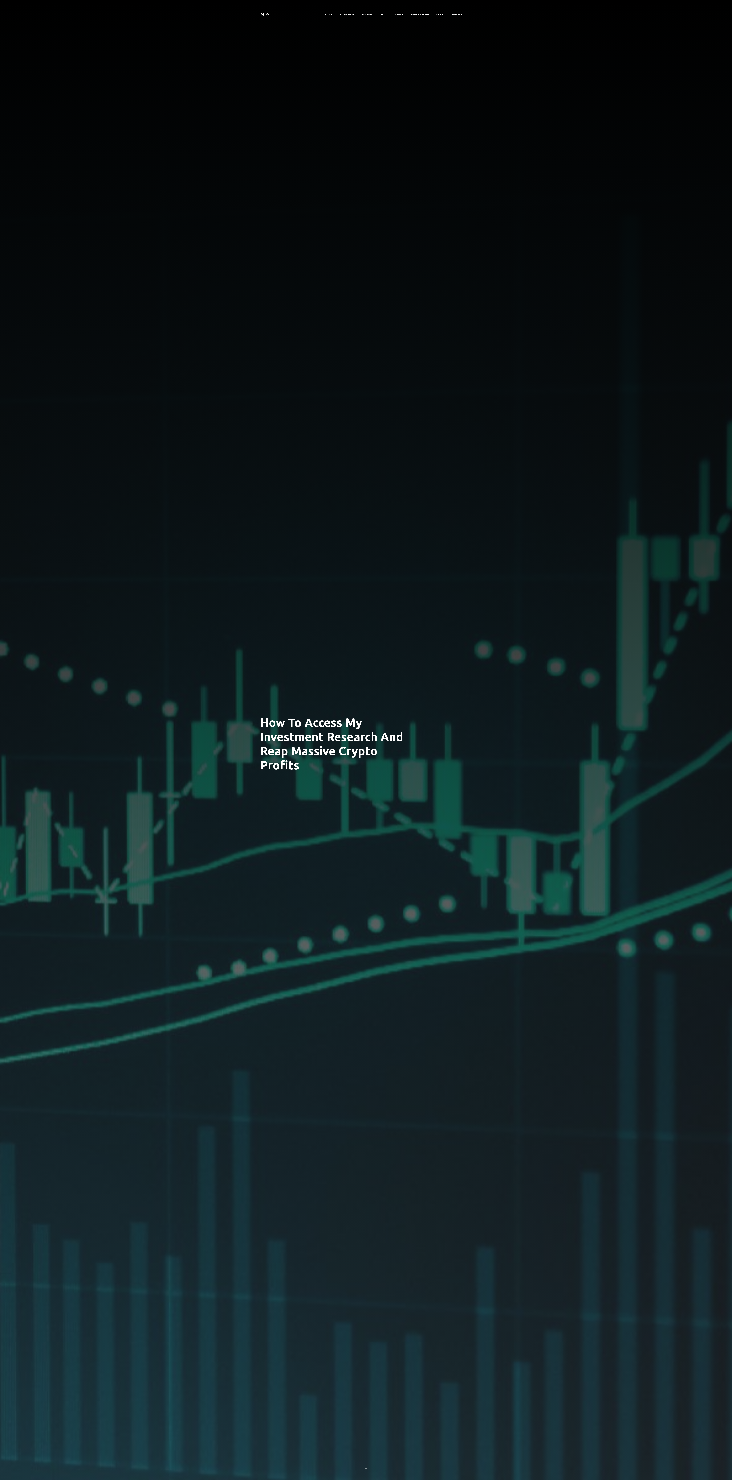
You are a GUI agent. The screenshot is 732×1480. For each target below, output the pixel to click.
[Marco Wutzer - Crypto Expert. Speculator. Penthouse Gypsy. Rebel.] (265, 14)
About (399, 14)
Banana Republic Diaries (427, 14)
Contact (456, 14)
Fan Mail (367, 14)
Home (328, 14)
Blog (384, 14)
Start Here (347, 14)
